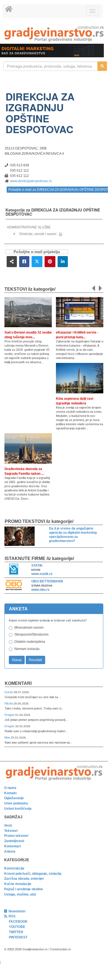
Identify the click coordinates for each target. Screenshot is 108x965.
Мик (7, 737)
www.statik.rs (42, 574)
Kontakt (10, 793)
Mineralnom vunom (28, 627)
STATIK (37, 565)
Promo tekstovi (16, 836)
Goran (9, 692)
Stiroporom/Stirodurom (31, 634)
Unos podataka (16, 803)
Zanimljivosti (14, 841)
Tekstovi (10, 831)
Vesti (8, 825)
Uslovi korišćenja (18, 809)
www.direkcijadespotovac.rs (31, 181)
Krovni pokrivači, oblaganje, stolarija (32, 874)
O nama (10, 788)
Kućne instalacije (17, 884)
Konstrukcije (14, 868)
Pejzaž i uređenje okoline (23, 889)
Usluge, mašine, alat (20, 894)
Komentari (18, 683)
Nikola (9, 703)
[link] (54, 34)
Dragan (9, 714)
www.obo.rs (40, 590)
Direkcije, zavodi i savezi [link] (37, 234)
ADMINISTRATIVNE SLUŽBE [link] (29, 227)
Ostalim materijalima (29, 642)
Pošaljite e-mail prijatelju (37, 252)
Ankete (10, 851)
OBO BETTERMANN (47, 581)
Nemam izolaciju (27, 649)
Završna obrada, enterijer (24, 879)
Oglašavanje (14, 798)
